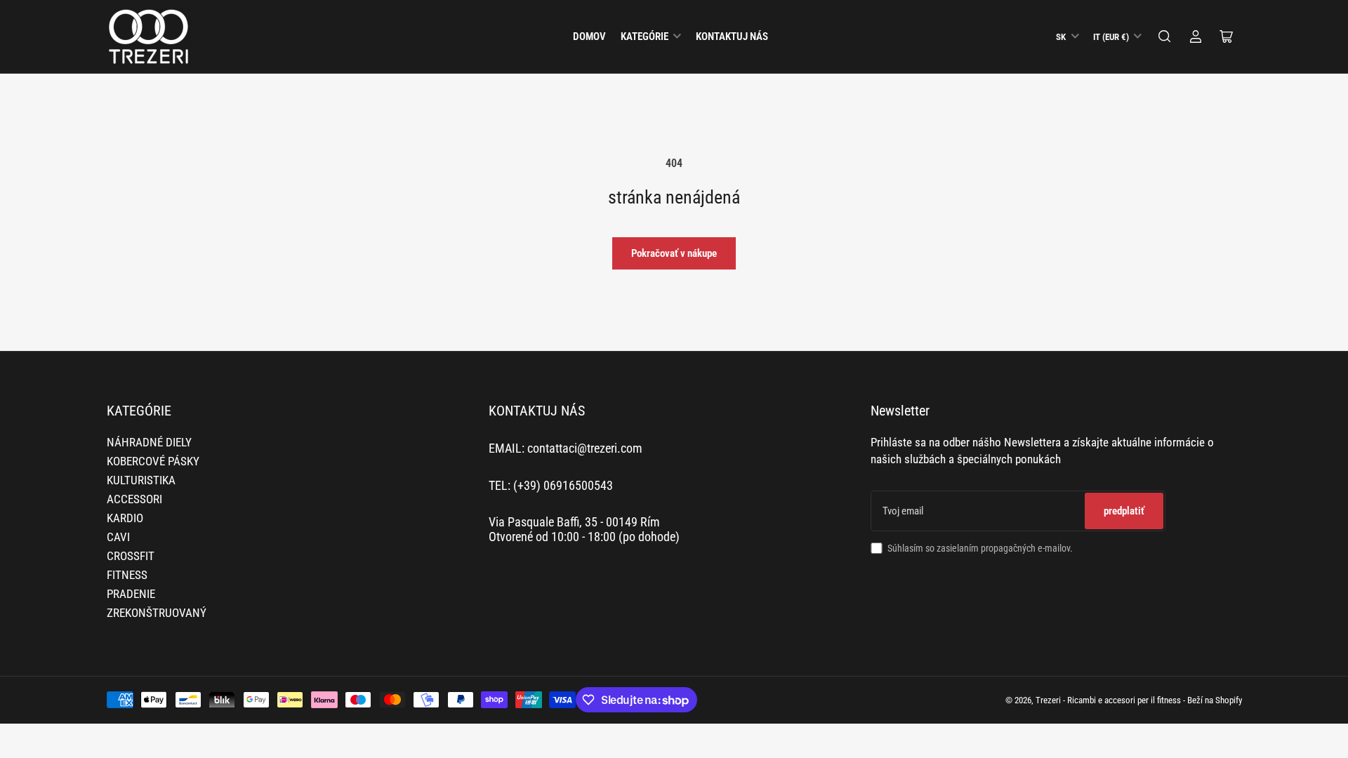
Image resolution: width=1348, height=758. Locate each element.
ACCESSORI (134, 499)
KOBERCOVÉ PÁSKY (153, 461)
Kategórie (644, 36)
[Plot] (1164, 36)
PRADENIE (131, 594)
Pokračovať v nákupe (674, 253)
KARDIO (125, 518)
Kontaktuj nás (732, 36)
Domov (589, 36)
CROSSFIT (130, 556)
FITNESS (127, 575)
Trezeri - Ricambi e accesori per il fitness (1108, 700)
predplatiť (1124, 511)
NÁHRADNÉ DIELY (149, 442)
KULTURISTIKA (141, 480)
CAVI (118, 537)
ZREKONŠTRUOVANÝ (156, 613)
